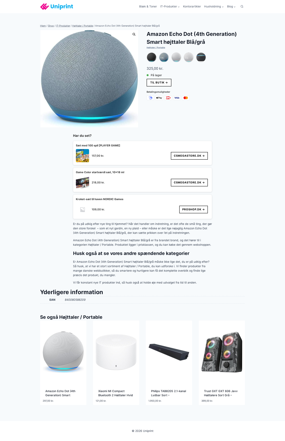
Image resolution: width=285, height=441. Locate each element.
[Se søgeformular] (242, 7)
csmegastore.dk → (189, 155)
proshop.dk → (193, 209)
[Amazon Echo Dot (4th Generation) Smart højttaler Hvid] (176, 57)
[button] (134, 34)
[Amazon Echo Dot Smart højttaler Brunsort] (201, 57)
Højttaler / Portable (156, 47)
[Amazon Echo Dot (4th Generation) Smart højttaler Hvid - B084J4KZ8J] (189, 57)
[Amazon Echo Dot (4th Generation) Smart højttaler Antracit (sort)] (152, 57)
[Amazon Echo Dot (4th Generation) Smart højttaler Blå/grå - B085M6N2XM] (164, 57)
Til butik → (159, 82)
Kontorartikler (192, 6)
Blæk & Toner (148, 6)
